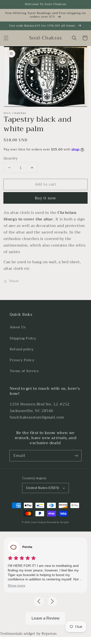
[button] (6, 38)
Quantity (10, 158)
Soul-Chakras (38, 522)
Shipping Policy (23, 338)
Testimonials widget (17, 633)
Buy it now (45, 198)
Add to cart (45, 184)
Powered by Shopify (58, 522)
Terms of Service (24, 371)
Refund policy (22, 349)
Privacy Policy (22, 360)
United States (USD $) (42, 488)
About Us (18, 327)
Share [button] (14, 281)
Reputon (49, 633)
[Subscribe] (76, 455)
